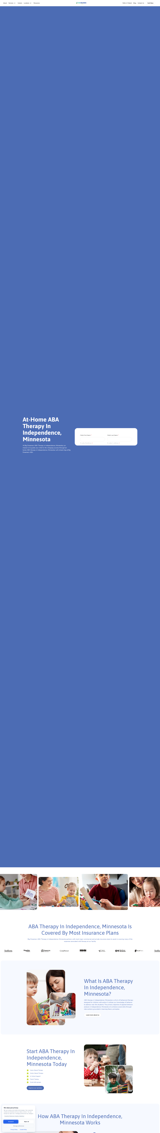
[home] (81, 3)
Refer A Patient (127, 3)
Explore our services (35, 1088)
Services (10, 3)
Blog (134, 3)
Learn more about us (92, 1015)
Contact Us (141, 3)
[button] (12, 3)
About (5, 3)
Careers (20, 3)
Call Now (150, 3)
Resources (37, 3)
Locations (26, 3)
